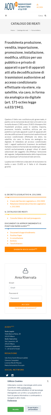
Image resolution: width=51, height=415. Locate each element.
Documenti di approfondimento (22, 232)
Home (13, 30)
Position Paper (16, 235)
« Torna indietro (35, 30)
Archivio (13, 241)
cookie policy (26, 388)
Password (13, 293)
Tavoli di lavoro (16, 243)
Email (11, 283)
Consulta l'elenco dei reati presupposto (25, 218)
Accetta (16, 409)
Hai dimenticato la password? (25, 308)
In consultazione (16, 238)
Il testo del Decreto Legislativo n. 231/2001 (27, 201)
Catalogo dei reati (22, 30)
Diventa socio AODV (25, 249)
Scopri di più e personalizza (33, 408)
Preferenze (12, 400)
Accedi (40, 7)
